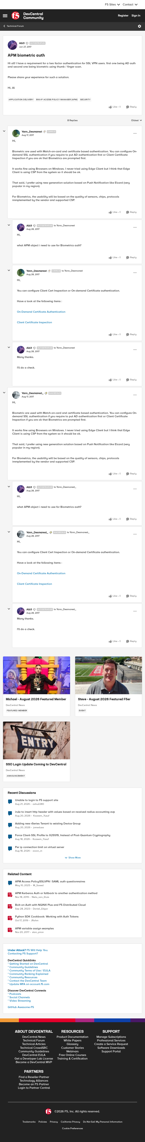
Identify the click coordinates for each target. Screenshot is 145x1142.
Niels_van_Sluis (40, 897)
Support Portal (111, 1051)
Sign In (136, 15)
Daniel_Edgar (40, 908)
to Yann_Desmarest (64, 225)
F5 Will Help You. (28, 950)
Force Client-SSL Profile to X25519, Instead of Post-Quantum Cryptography (62, 835)
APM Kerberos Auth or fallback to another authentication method (56, 893)
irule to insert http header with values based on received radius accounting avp (65, 811)
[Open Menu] (139, 26)
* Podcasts (14, 994)
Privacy (54, 1121)
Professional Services (111, 1040)
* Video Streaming (19, 1000)
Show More (75, 857)
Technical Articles (34, 1044)
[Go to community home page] (27, 15)
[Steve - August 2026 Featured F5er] (108, 675)
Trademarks (28, 1121)
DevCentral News (15, 705)
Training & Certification (72, 1058)
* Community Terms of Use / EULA (29, 970)
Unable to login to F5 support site (36, 800)
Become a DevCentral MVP (34, 1062)
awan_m (37, 851)
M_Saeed (38, 885)
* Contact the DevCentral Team (27, 980)
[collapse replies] (4, 131)
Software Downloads (111, 1048)
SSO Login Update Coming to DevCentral (36, 764)
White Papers (72, 1040)
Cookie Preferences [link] (72, 1128)
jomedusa (38, 827)
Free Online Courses (72, 1055)
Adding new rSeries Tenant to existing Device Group (48, 823)
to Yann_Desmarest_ (65, 487)
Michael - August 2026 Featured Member (36, 699)
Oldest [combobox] (136, 120)
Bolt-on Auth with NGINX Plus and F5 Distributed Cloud (50, 905)
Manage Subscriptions (111, 1037)
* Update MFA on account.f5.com (28, 984)
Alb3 (22, 43)
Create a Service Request (111, 1044)
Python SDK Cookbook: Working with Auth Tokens (47, 916)
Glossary (72, 1044)
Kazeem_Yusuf (41, 815)
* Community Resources (22, 977)
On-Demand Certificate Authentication (41, 311)
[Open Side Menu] (5, 15)
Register (123, 15)
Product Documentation (72, 1037)
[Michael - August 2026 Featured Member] (36, 675)
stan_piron (38, 932)
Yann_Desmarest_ (32, 393)
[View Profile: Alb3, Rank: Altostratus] (12, 45)
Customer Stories (72, 1048)
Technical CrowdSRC (34, 1048)
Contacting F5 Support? (23, 953)
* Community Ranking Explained (28, 974)
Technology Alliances (34, 1081)
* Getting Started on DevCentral (28, 963)
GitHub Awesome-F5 (21, 1007)
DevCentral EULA (34, 1055)
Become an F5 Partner (34, 1084)
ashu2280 (38, 804)
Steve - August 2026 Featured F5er (104, 699)
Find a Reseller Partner (34, 1077)
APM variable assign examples (34, 928)
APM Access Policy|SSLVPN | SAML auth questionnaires (50, 881)
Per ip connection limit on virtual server (39, 847)
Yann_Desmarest (32, 131)
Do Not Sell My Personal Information (102, 1121)
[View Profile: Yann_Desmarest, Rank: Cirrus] (16, 133)
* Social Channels (19, 997)
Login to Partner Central (34, 1088)
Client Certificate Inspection (34, 322)
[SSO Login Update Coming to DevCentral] (36, 740)
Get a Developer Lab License (34, 1058)
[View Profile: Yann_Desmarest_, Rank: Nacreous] (16, 395)
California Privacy (70, 1121)
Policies (43, 1121)
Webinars (72, 1051)
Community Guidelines (34, 1051)
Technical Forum (15, 26)
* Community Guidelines (23, 967)
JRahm (35, 920)
